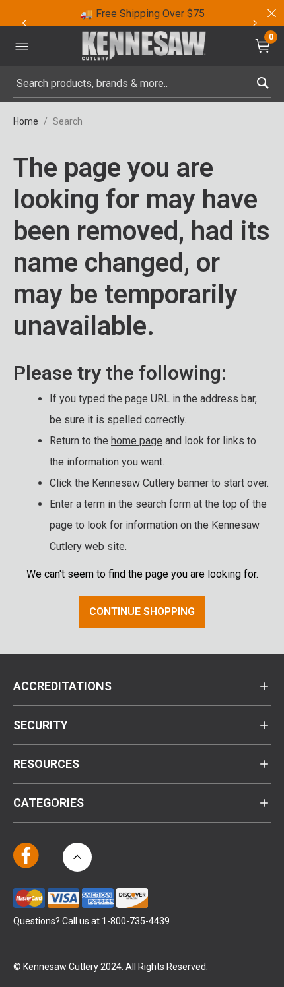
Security (40, 725)
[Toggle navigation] (21, 46)
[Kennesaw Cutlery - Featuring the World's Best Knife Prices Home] (144, 46)
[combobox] (142, 83)
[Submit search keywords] (262, 80)
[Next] (255, 23)
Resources (46, 764)
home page (136, 440)
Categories (48, 803)
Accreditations (62, 686)
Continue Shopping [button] (142, 611)
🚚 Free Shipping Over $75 (142, 13)
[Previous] (23, 23)
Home (25, 121)
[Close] (270, 13)
